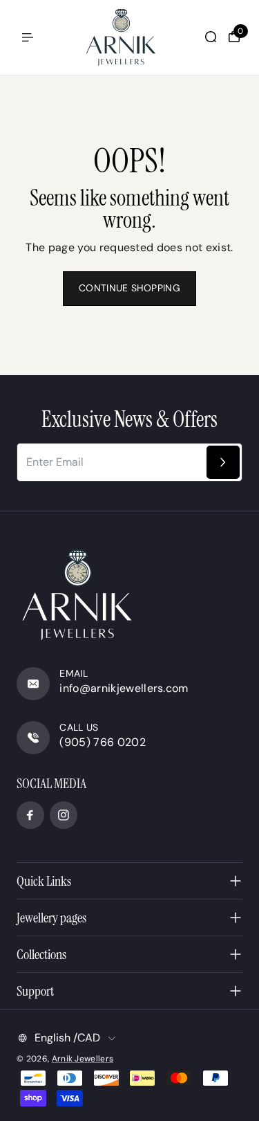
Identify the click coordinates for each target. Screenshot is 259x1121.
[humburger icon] (28, 37)
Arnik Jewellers (83, 1058)
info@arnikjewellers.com (123, 688)
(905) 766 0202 (102, 742)
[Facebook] (30, 815)
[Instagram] (63, 815)
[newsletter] (223, 462)
